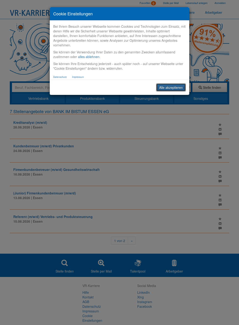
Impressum (78, 77)
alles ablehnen (88, 56)
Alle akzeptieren (171, 87)
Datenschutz (60, 77)
